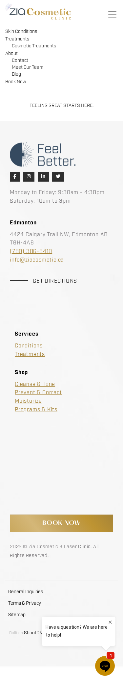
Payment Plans (34, 461)
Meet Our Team (27, 67)
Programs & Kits (36, 409)
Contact (20, 60)
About (11, 54)
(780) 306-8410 (31, 251)
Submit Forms (33, 470)
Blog (16, 74)
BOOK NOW (61, 523)
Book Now (15, 82)
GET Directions (55, 281)
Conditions (29, 345)
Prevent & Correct (38, 392)
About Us (27, 444)
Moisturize (28, 401)
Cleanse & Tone (35, 384)
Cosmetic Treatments (34, 46)
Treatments (17, 39)
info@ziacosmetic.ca (37, 260)
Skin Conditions (21, 32)
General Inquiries (25, 592)
